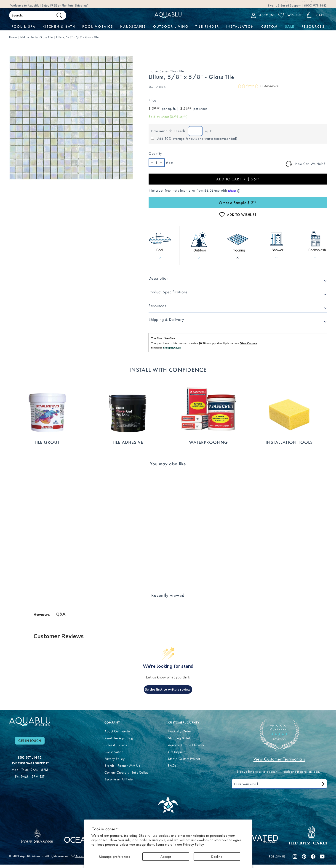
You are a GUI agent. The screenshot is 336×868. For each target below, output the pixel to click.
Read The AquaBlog (118, 738)
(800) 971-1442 (315, 4)
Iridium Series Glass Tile (36, 37)
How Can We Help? (309, 164)
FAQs (172, 766)
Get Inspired (177, 752)
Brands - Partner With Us (122, 766)
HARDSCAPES (133, 26)
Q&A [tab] (60, 614)
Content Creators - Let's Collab (126, 772)
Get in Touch (29, 741)
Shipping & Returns (181, 738)
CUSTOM (269, 26)
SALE (289, 26)
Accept (165, 857)
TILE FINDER (207, 26)
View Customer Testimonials (279, 759)
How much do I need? (168, 131)
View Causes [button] (248, 343)
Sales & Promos (115, 745)
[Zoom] (71, 118)
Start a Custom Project (184, 759)
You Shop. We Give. (163, 338)
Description (158, 278)
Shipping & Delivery (166, 319)
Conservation (113, 752)
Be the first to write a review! (168, 689)
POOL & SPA (23, 26)
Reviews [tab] (42, 614)
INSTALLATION (240, 26)
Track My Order (179, 731)
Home (13, 37)
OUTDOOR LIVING (170, 26)
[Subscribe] (321, 784)
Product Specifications (168, 292)
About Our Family (117, 731)
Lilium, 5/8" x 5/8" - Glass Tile (77, 37)
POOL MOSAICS (97, 26)
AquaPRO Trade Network (186, 745)
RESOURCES (313, 26)
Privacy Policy (193, 844)
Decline (216, 857)
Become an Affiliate (118, 779)
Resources (157, 305)
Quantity (155, 153)
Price (152, 100)
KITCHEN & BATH (59, 26)
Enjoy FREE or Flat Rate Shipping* (65, 4)
